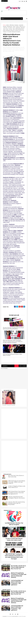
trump (7, 29)
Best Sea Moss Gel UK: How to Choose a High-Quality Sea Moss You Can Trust (18, 567)
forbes (17, 26)
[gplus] (24, 1)
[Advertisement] (14, 424)
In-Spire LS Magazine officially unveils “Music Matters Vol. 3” (16, 487)
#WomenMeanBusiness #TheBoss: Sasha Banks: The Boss (12, 355)
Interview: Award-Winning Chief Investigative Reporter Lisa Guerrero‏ (16, 497)
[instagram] (26, 1)
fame (14, 26)
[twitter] (22, 1)
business (16, 25)
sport (14, 27)
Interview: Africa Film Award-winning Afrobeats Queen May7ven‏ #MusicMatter (16, 503)
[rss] (19, 1)
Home (4, 25)
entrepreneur (9, 26)
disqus (20, 365)
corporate (21, 25)
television (23, 27)
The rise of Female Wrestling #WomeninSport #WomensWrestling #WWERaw (13, 328)
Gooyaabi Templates (22, 616)
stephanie (18, 27)
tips (4, 29)
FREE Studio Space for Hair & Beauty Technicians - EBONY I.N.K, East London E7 (16, 482)
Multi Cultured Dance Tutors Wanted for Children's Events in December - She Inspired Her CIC (16, 493)
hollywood (21, 26)
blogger (16, 365)
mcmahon (10, 27)
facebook (24, 365)
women (10, 29)
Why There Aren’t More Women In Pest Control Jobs (16, 476)
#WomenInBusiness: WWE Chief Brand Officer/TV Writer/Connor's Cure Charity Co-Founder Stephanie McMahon (13, 341)
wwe (14, 29)
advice (7, 25)
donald (4, 26)
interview (5, 27)
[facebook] (17, 614)
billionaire (12, 25)
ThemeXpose (9, 616)
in (24, 26)
